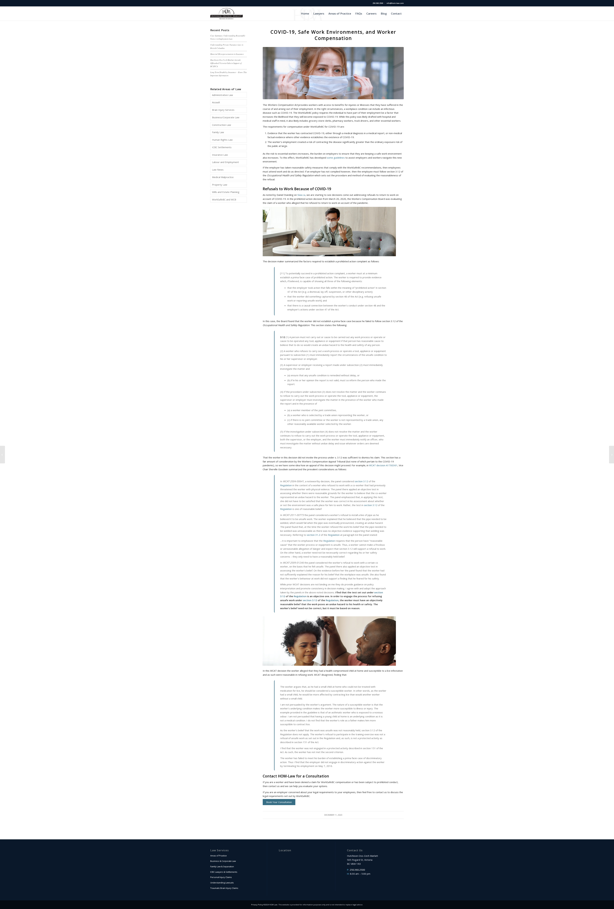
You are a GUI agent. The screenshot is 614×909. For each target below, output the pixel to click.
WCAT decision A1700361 (383, 465)
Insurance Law (220, 154)
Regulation (286, 485)
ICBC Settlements (222, 147)
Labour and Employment (225, 162)
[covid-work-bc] (333, 73)
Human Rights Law (222, 139)
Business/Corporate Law (225, 117)
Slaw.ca (301, 194)
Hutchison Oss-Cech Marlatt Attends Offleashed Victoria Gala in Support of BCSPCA (226, 63)
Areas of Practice (218, 855)
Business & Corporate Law (223, 861)
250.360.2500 (378, 3)
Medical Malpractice (223, 177)
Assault (216, 102)
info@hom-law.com (395, 3)
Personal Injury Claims (221, 877)
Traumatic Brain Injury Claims (224, 888)
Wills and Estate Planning (225, 192)
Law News (218, 169)
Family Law (218, 132)
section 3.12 (361, 481)
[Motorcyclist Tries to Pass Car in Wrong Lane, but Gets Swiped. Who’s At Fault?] (611, 454)
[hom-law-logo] (226, 14)
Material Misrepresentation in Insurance (227, 54)
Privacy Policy (257, 904)
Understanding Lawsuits (222, 882)
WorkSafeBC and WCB (224, 199)
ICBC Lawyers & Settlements (223, 871)
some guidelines (336, 157)
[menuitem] (305, 14)
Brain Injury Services (223, 109)
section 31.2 (313, 534)
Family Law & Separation (222, 866)
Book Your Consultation (279, 802)
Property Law (219, 184)
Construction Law (221, 124)
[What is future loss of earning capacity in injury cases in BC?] (2, 454)
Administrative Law (222, 95)
